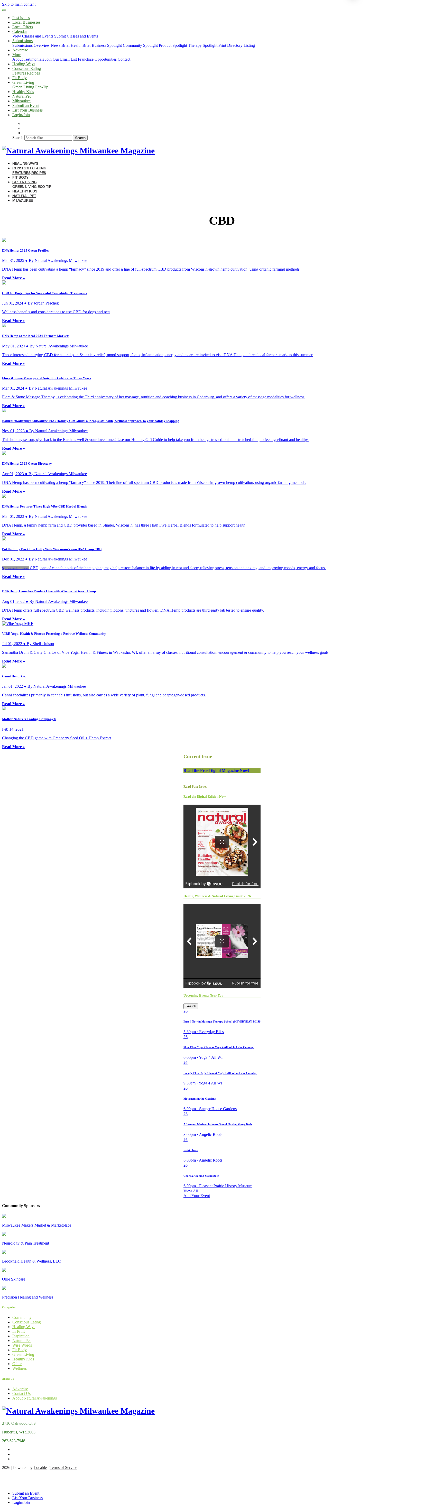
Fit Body (19, 78)
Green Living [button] (23, 82)
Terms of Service (63, 1467)
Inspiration (21, 1336)
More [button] (16, 54)
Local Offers (22, 27)
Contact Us (21, 1393)
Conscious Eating (26, 1322)
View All (190, 1191)
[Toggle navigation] (4, 10)
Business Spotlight (107, 45)
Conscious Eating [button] (26, 68)
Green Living (23, 87)
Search (17, 137)
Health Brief (81, 45)
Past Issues (21, 17)
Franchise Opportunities (97, 59)
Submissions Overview (31, 45)
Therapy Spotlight (202, 45)
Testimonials (34, 59)
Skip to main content (18, 4)
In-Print (18, 1331)
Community (22, 1317)
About (17, 59)
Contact (124, 59)
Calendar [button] (19, 31)
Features (19, 73)
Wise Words (22, 1345)
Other (17, 1363)
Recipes (33, 73)
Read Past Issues (195, 786)
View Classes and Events (32, 36)
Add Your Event (196, 1195)
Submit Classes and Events (76, 36)
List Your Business (27, 110)
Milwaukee (21, 101)
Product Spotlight (173, 45)
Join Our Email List (61, 59)
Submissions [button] (22, 41)
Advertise (20, 50)
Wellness (19, 1368)
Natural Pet (21, 96)
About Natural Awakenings (34, 1398)
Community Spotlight (140, 45)
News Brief (60, 45)
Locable (40, 1467)
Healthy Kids (23, 91)
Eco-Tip (41, 87)
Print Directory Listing (236, 45)
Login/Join (21, 115)
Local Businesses (26, 22)
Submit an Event (25, 105)
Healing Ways (23, 64)
